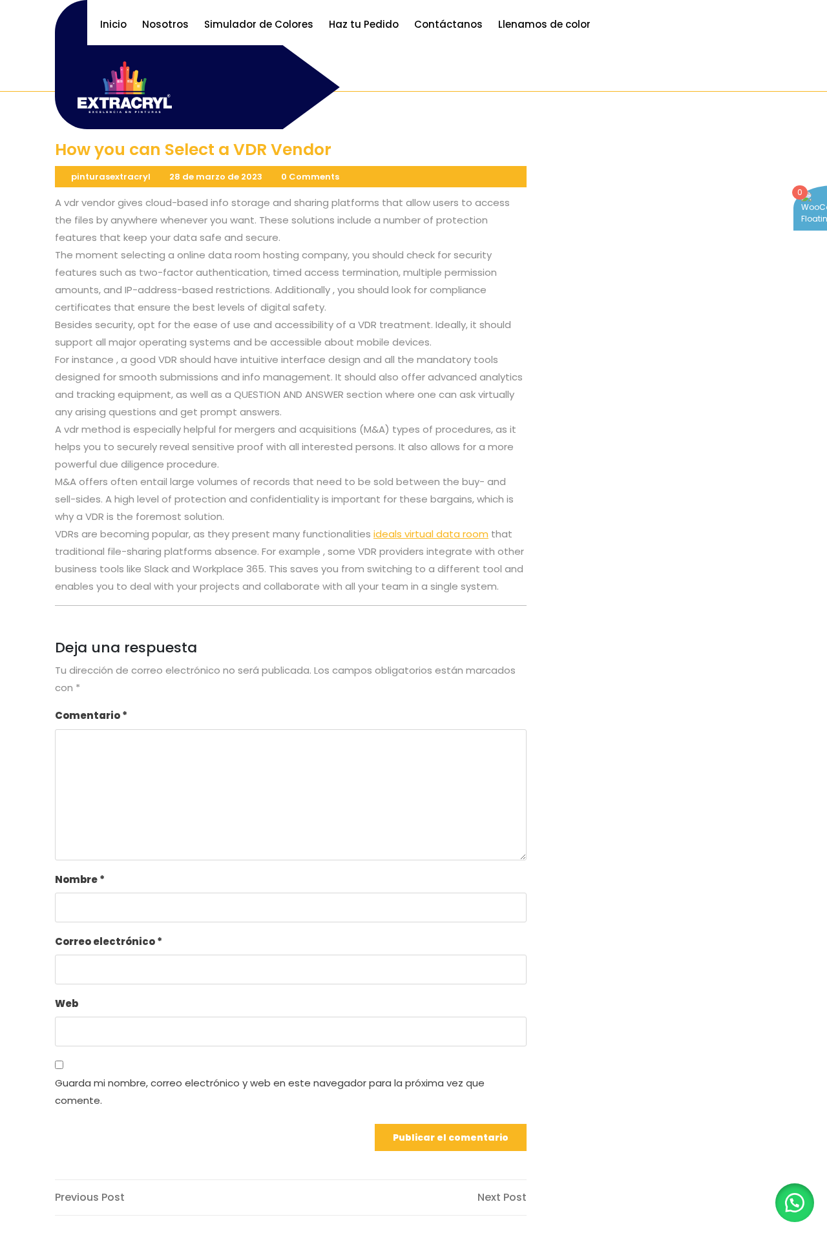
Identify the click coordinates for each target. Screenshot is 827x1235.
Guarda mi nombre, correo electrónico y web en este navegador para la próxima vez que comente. (270, 1091)
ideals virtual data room (430, 534)
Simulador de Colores (258, 24)
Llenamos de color (544, 24)
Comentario (91, 715)
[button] (794, 1202)
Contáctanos (448, 24)
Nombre (80, 879)
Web (66, 1003)
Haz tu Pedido (364, 24)
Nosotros (165, 24)
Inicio (113, 24)
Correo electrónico (108, 941)
